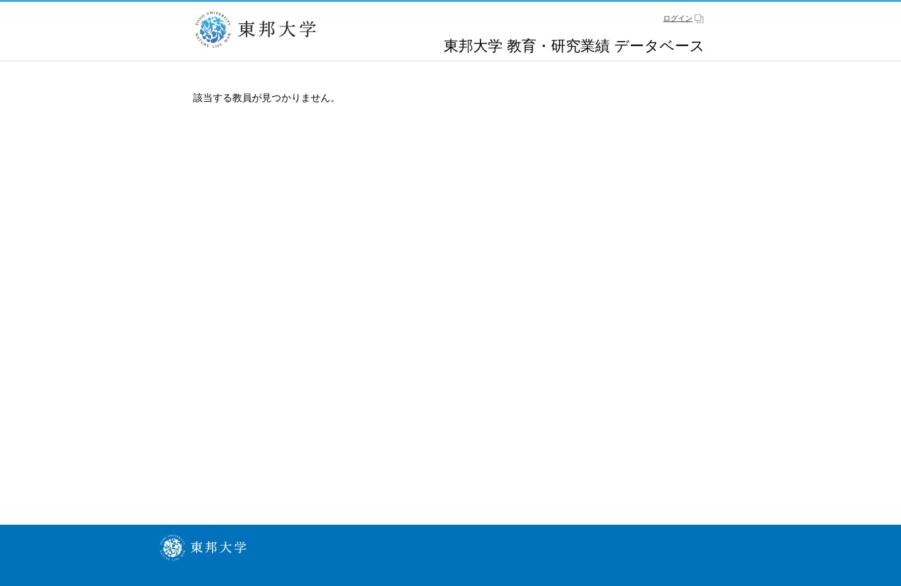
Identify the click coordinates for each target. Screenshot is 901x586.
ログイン (678, 18)
